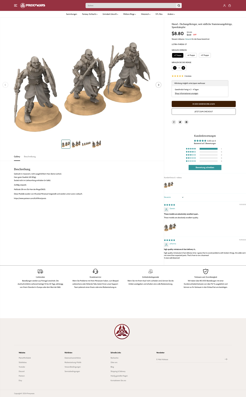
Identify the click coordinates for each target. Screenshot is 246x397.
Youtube (22, 367)
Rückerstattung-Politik (73, 362)
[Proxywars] (32, 5)
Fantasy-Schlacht (89, 14)
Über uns (114, 362)
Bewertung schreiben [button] (205, 167)
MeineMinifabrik (25, 358)
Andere (171, 14)
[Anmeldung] (224, 5)
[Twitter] (180, 122)
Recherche (114, 358)
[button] (15, 5)
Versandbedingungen (73, 367)
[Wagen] (229, 5)
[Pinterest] (186, 122)
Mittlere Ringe (129, 14)
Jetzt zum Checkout (204, 111)
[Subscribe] (226, 359)
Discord (21, 371)
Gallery (17, 156)
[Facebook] (174, 122)
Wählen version (179, 50)
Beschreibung (30, 156)
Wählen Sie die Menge (181, 62)
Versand (188, 39)
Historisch (145, 14)
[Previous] (5, 85)
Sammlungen (71, 14)
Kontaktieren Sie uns (118, 380)
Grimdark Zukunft (110, 14)
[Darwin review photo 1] (170, 227)
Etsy (20, 380)
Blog (112, 367)
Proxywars (30, 393)
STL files (159, 14)
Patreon (22, 376)
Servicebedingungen (72, 371)
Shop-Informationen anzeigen (186, 93)
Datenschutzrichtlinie (73, 358)
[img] (169, 205)
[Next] (158, 85)
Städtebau (23, 362)
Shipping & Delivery (118, 371)
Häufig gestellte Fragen (119, 376)
